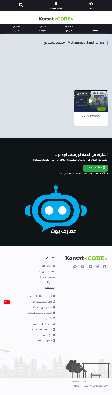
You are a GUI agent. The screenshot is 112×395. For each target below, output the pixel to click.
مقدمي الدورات (42, 29)
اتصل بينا (47, 318)
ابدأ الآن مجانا (94, 168)
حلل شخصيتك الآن (42, 302)
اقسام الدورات (16, 29)
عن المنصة (46, 335)
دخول (91, 8)
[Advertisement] (56, 69)
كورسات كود (48, 266)
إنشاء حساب (56, 8)
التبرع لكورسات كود (42, 307)
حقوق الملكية (45, 341)
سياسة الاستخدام (42, 330)
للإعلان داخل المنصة (41, 324)
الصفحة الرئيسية (69, 29)
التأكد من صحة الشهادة (39, 313)
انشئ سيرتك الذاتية (41, 296)
